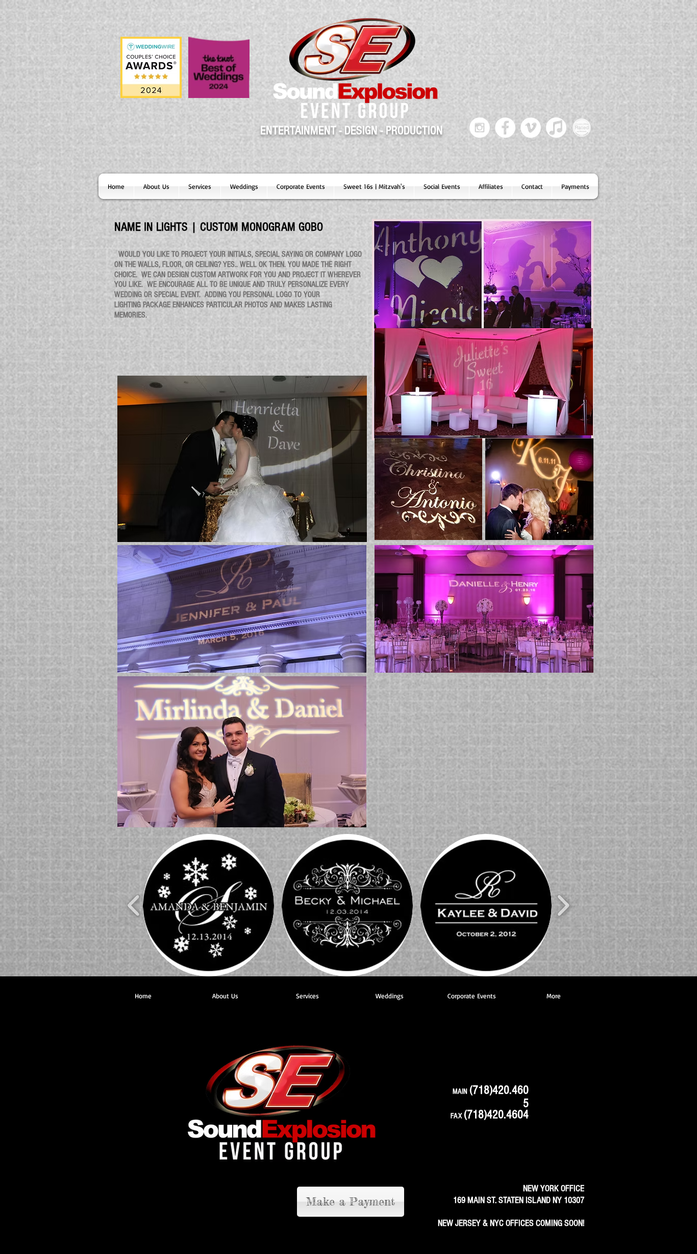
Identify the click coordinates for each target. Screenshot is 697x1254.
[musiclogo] (556, 127)
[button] (199, 186)
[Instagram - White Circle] (479, 127)
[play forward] (563, 905)
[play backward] (133, 905)
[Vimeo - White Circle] (530, 127)
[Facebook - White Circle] (505, 127)
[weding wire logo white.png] (581, 127)
